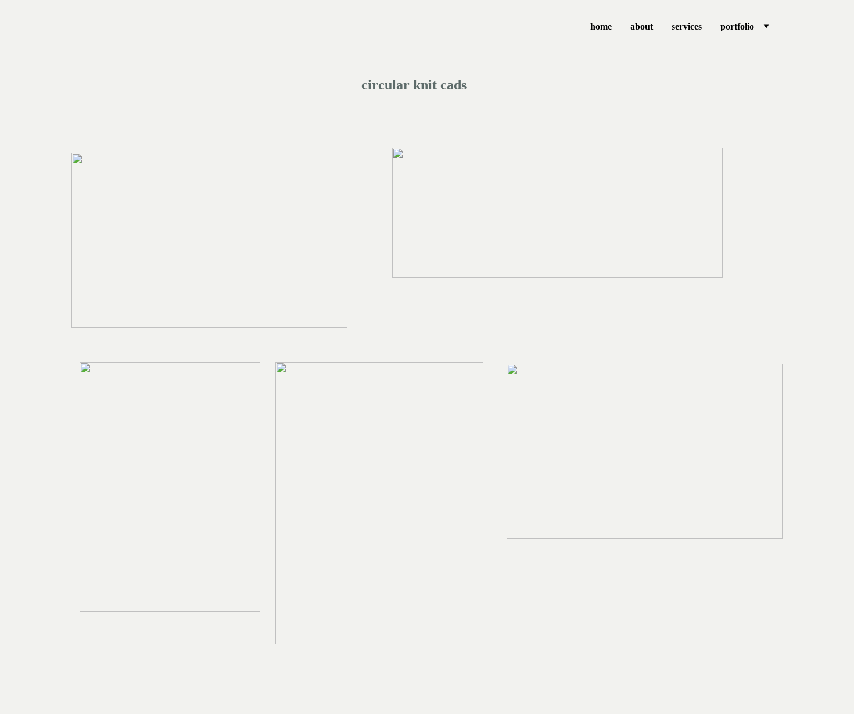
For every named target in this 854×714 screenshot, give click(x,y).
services (687, 26)
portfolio (737, 26)
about (641, 26)
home (601, 26)
